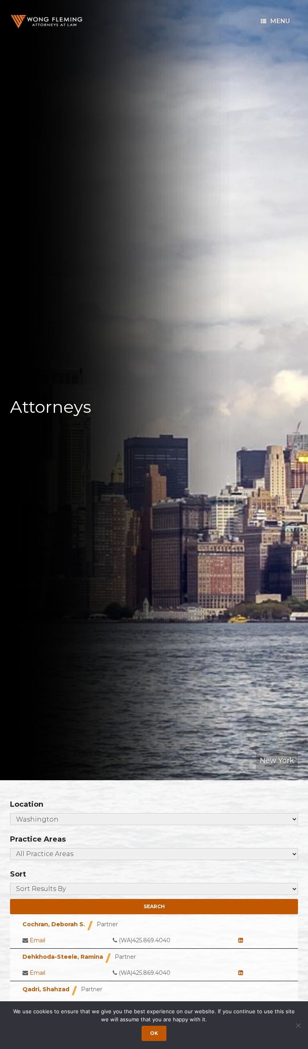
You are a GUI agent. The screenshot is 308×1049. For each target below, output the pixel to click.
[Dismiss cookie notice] (298, 1025)
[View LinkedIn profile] (240, 940)
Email (37, 940)
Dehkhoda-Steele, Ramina (62, 956)
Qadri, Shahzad (45, 989)
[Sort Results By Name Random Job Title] (154, 889)
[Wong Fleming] (46, 21)
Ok (154, 1033)
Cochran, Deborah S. (53, 924)
